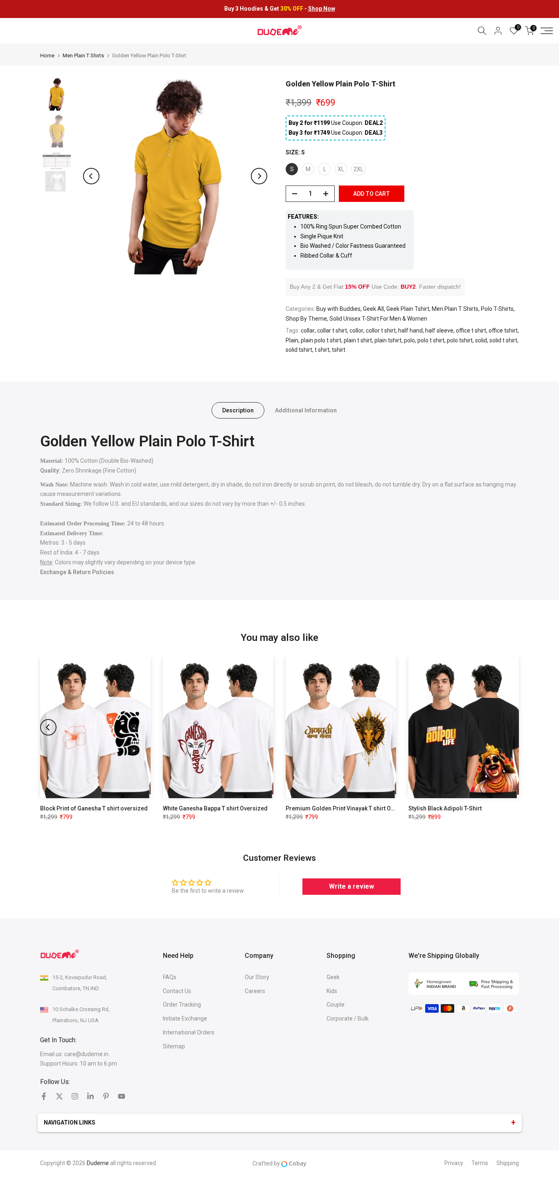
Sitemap (174, 1046)
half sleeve (439, 330)
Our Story (257, 977)
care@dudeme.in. (87, 1054)
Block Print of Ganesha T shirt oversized (94, 808)
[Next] (259, 176)
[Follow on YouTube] (121, 1096)
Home (47, 55)
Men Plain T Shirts (83, 55)
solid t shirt (503, 340)
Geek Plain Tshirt (407, 308)
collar (308, 330)
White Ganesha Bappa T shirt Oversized (215, 808)
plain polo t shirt (321, 340)
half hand (410, 330)
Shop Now (321, 8)
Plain (292, 340)
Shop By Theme (306, 318)
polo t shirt (430, 340)
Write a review (351, 886)
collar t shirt (332, 330)
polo (409, 340)
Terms (479, 1163)
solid (481, 340)
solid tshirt (299, 349)
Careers (255, 991)
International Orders (188, 1032)
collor (356, 330)
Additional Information (306, 410)
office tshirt (503, 330)
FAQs (169, 977)
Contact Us (177, 991)
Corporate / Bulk (348, 1018)
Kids (332, 991)
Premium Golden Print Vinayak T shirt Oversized (350, 808)
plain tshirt (387, 340)
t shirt (322, 349)
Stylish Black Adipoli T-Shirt (445, 808)
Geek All (373, 308)
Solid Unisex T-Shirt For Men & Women (378, 318)
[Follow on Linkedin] (90, 1096)
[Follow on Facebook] (43, 1096)
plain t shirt (358, 340)
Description (238, 410)
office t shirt (471, 330)
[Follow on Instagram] (75, 1096)
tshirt (338, 349)
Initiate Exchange (185, 1018)
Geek (333, 977)
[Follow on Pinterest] (106, 1096)
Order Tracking (182, 1004)
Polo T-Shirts (497, 308)
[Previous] (91, 176)
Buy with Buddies (338, 308)
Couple (336, 1004)
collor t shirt (381, 330)
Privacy (453, 1163)
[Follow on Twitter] (59, 1096)
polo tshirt (460, 340)
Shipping (507, 1163)
